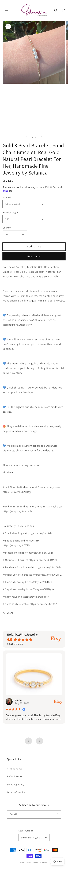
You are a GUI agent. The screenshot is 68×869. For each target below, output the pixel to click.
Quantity (7, 227)
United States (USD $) (31, 837)
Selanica (29, 862)
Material (7, 197)
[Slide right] (42, 137)
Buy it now (34, 256)
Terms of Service (16, 792)
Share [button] (10, 612)
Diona (18, 700)
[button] (6, 10)
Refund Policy (14, 776)
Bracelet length (10, 212)
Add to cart (34, 246)
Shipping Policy (15, 784)
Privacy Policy (14, 768)
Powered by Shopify (40, 862)
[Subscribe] (57, 814)
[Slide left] (26, 137)
